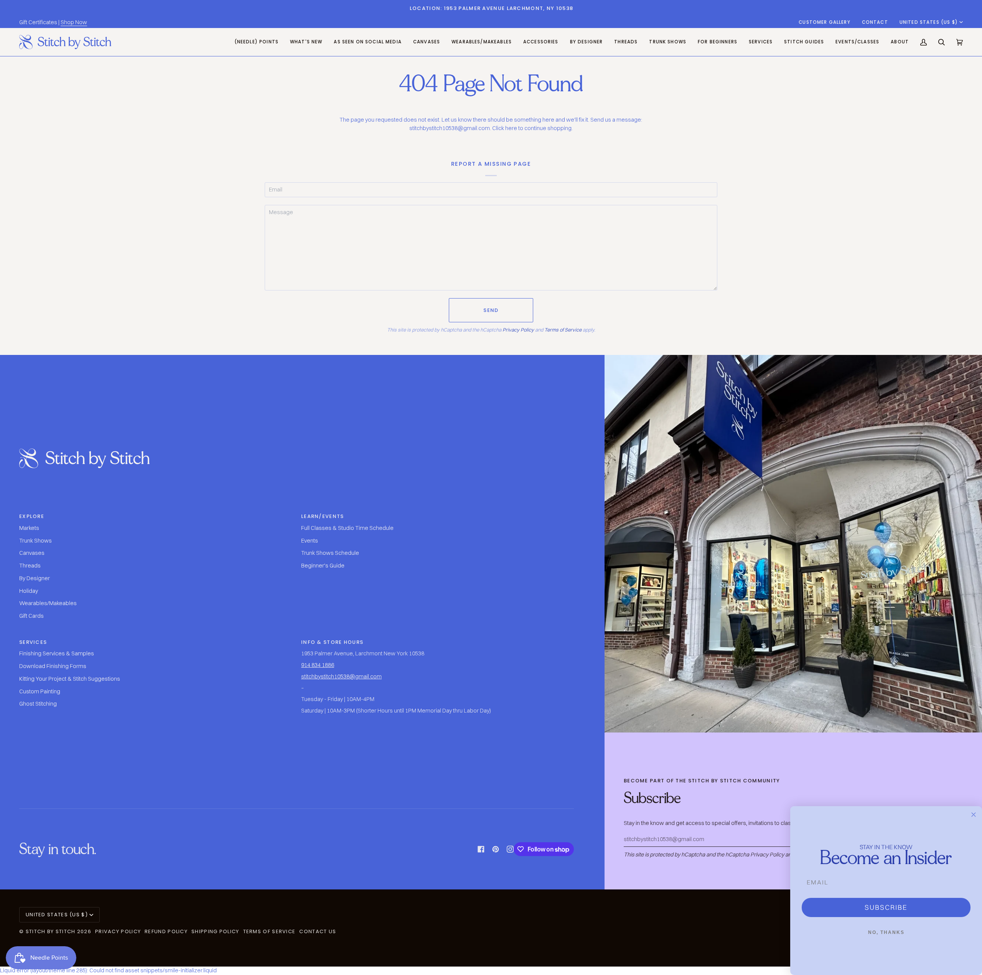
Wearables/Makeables (48, 603)
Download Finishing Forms (52, 666)
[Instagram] (510, 849)
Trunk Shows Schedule (330, 552)
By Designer (34, 578)
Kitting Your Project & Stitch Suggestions (69, 678)
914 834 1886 (317, 665)
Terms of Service (563, 330)
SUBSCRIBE (886, 907)
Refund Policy (166, 931)
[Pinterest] (495, 849)
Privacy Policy (518, 330)
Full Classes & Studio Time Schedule (347, 528)
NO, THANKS (886, 932)
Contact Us (317, 931)
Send (490, 310)
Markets (29, 528)
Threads (30, 565)
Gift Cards (31, 615)
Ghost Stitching (38, 703)
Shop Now (74, 22)
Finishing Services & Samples (56, 653)
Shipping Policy (215, 931)
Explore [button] (31, 516)
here (511, 128)
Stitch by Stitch (51, 931)
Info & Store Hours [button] (332, 642)
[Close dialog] (973, 814)
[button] (426, 42)
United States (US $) (929, 22)
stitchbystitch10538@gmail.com (341, 676)
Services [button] (33, 642)
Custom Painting (39, 691)
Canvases (31, 552)
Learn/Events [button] (322, 516)
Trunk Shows (35, 540)
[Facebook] (481, 849)
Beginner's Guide (322, 565)
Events (309, 540)
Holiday (28, 590)
